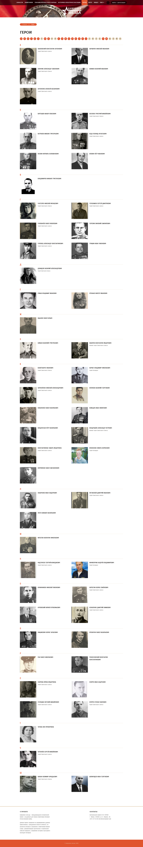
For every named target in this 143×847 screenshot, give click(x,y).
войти (114, 3)
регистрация (121, 3)
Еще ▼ (102, 2)
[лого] (71, 11)
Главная (24, 24)
